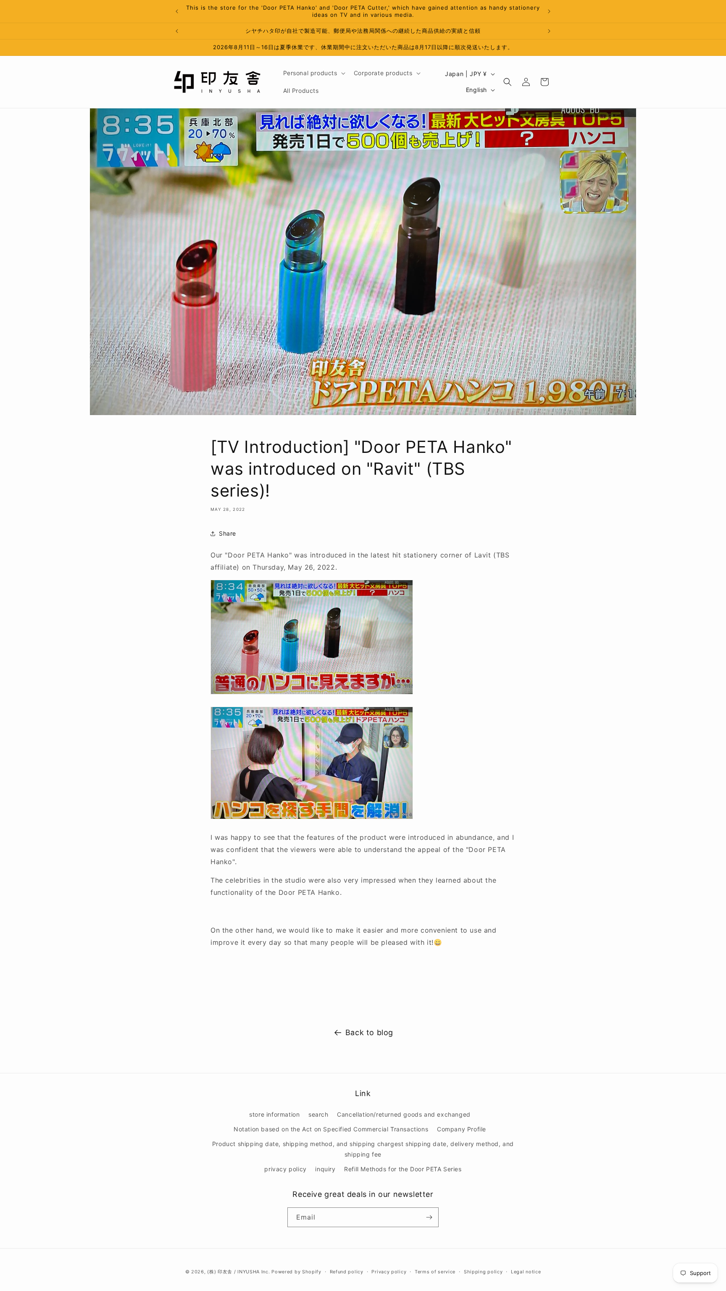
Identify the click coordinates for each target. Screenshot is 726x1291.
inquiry (325, 1169)
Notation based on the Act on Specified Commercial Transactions (331, 1129)
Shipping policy (483, 1272)
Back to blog (369, 1032)
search (318, 1114)
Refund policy (346, 1272)
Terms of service (435, 1272)
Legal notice (526, 1272)
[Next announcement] (549, 11)
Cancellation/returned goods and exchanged (404, 1114)
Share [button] (227, 533)
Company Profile (461, 1129)
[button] (313, 73)
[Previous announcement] (177, 11)
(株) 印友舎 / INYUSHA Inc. (238, 1272)
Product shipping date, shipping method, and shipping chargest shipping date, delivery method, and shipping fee (363, 1149)
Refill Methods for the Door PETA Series (402, 1169)
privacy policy (285, 1169)
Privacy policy (388, 1272)
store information (274, 1114)
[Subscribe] (429, 1217)
